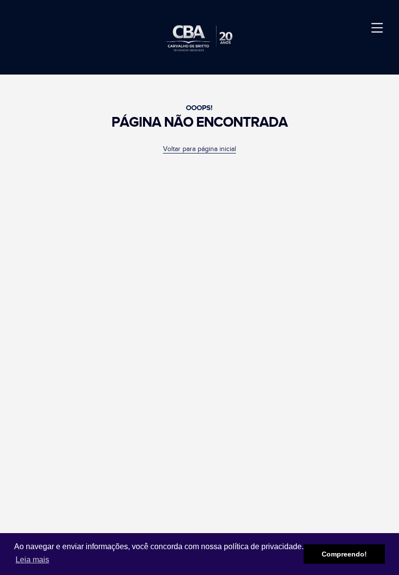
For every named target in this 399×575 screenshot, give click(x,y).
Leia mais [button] (32, 560)
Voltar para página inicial (199, 149)
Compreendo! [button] (344, 554)
